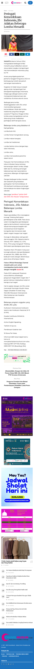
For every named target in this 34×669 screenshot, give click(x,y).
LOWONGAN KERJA (14, 656)
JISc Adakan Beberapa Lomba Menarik (17, 350)
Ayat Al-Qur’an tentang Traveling (16, 584)
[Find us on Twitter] (3, 664)
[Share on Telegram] (27, 54)
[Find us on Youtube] (8, 664)
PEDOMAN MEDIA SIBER (22, 654)
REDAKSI (4, 656)
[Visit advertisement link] (17, 358)
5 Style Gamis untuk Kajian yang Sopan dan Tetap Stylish (13, 562)
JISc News (10, 10)
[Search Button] (25, 2)
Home (5, 10)
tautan (19, 269)
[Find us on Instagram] (6, 664)
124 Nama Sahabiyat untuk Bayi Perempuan (19, 570)
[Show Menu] (2, 2)
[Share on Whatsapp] (22, 54)
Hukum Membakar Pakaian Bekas (16, 616)
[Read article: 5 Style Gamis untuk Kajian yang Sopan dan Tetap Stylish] (17, 548)
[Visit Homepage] (16, 2)
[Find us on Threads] (13, 664)
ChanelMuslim (11, 645)
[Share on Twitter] (16, 54)
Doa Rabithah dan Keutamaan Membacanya (19, 603)
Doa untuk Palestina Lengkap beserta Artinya (19, 622)
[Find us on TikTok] (10, 664)
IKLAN (3, 654)
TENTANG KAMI (10, 654)
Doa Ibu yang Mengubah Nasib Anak (17, 589)
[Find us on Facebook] (1, 664)
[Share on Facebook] (11, 54)
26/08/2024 (7, 31)
